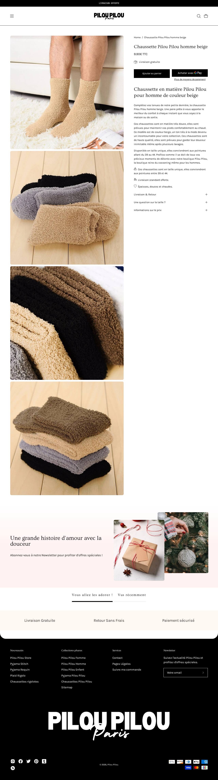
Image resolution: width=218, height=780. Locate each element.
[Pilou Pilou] (109, 16)
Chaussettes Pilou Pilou (76, 681)
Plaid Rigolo (17, 675)
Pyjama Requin (20, 669)
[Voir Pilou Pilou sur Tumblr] (44, 761)
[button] (198, 16)
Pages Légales (121, 663)
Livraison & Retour (145, 194)
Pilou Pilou (112, 764)
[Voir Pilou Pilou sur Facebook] (20, 761)
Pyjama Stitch (19, 663)
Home (137, 37)
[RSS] (12, 768)
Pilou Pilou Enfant (72, 669)
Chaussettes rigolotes (24, 681)
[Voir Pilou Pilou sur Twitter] (28, 761)
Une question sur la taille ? (150, 202)
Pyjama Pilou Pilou (73, 675)
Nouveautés (16, 650)
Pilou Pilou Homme (73, 663)
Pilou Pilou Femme (73, 657)
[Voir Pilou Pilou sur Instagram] (12, 761)
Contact (117, 657)
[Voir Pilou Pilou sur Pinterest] (36, 761)
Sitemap (66, 687)
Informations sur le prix (147, 210)
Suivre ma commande (126, 669)
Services (116, 650)
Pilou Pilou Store (20, 657)
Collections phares (71, 650)
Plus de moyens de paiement (190, 79)
